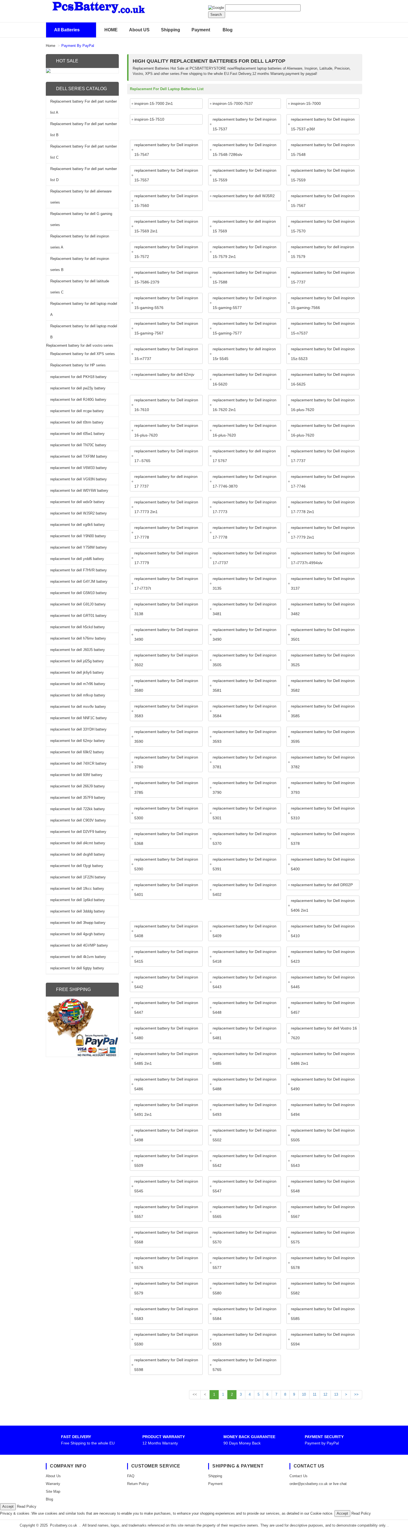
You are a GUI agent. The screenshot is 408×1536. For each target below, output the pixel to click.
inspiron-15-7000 (306, 103)
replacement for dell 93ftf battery (76, 775)
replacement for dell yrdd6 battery (77, 559)
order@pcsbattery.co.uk (308, 1484)
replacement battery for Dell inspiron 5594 (323, 1339)
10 (304, 1394)
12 (325, 1394)
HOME (111, 29)
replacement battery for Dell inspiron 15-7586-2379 (166, 277)
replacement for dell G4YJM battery (78, 581)
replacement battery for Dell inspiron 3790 (244, 787)
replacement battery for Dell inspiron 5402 (244, 890)
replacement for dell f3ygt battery (76, 866)
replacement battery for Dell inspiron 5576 (166, 1263)
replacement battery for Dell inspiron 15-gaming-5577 (244, 303)
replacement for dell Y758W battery (78, 547)
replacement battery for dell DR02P (322, 885)
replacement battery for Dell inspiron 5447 (166, 1007)
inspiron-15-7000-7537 (233, 103)
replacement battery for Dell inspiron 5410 (323, 931)
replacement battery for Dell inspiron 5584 (244, 1314)
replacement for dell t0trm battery (77, 422)
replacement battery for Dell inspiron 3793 (323, 787)
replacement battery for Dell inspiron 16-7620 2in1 (244, 405)
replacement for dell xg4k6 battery (77, 525)
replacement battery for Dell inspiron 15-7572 (166, 252)
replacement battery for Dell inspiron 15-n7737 (166, 354)
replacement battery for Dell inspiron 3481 (244, 609)
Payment (201, 29)
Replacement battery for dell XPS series (82, 354)
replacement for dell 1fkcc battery (77, 888)
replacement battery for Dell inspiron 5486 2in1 (323, 1058)
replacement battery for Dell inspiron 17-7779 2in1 (323, 532)
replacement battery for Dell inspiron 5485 (244, 1058)
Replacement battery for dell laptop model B (83, 331)
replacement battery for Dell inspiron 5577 (244, 1263)
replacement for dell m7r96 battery (77, 684)
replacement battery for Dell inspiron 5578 (323, 1263)
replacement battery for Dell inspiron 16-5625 (323, 379)
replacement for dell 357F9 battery (77, 797)
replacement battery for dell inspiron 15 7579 (322, 252)
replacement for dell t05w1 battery (77, 434)
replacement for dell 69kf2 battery (77, 752)
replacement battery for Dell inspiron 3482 (323, 609)
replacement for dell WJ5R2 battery (78, 513)
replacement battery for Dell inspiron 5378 (323, 839)
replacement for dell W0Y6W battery (79, 490)
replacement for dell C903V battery (78, 820)
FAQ (130, 1476)
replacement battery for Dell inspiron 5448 (244, 1007)
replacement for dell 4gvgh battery (77, 934)
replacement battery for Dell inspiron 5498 (166, 1135)
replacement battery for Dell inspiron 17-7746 (323, 481)
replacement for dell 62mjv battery (77, 741)
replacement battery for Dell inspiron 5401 (166, 890)
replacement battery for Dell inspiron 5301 (244, 813)
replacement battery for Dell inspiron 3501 (323, 634)
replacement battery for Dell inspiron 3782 (323, 762)
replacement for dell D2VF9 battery (78, 832)
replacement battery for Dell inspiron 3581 (244, 685)
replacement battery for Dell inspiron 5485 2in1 (166, 1058)
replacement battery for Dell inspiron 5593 (244, 1339)
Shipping (170, 29)
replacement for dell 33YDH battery (78, 729)
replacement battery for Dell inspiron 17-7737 (323, 456)
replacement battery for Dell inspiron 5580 (244, 1288)
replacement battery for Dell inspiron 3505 (244, 660)
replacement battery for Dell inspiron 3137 (323, 583)
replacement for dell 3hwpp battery (77, 923)
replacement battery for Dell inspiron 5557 (166, 1212)
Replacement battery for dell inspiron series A (79, 241)
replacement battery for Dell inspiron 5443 (244, 982)
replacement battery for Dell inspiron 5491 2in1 (166, 1109)
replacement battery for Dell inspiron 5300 (166, 813)
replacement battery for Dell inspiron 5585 (323, 1314)
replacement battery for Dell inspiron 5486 (166, 1084)
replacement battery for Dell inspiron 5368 (166, 839)
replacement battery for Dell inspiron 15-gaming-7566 (323, 303)
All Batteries (67, 29)
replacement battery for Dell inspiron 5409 (244, 931)
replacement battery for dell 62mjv (164, 374)
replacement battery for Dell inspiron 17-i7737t (166, 583)
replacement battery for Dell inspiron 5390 (166, 864)
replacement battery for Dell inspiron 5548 (323, 1186)
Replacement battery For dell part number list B (83, 129)
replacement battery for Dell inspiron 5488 (244, 1084)
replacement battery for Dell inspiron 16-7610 (166, 405)
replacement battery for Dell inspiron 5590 (166, 1339)
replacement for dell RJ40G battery (78, 399)
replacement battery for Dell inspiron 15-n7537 (323, 328)
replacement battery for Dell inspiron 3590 (166, 736)
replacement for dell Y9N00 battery (78, 536)
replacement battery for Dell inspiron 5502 (244, 1135)
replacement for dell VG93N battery (78, 479)
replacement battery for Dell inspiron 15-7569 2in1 (166, 226)
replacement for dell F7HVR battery (78, 570)
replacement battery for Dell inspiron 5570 (244, 1237)
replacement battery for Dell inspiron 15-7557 (166, 175)
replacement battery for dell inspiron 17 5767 (244, 456)
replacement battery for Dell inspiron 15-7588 (244, 277)
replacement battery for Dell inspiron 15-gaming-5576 (166, 303)
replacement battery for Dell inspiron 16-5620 (244, 379)
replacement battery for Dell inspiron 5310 (323, 813)
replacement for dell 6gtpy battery (77, 968)
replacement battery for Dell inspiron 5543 (323, 1161)
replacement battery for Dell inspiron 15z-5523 (323, 354)
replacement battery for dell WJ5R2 (244, 196)
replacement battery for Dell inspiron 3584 (244, 711)
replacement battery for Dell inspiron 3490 (166, 634)
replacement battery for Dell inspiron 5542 (244, 1161)
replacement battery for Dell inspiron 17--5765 (166, 456)
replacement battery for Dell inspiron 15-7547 (166, 150)
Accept (8, 1506)
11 (314, 1394)
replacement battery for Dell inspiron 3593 (244, 736)
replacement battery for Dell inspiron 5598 (166, 1365)
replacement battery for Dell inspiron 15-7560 (166, 201)
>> (356, 1394)
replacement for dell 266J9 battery (77, 786)
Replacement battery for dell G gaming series (81, 219)
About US (139, 29)
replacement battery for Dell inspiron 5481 (244, 1033)
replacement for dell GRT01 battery (78, 616)
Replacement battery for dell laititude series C (79, 286)
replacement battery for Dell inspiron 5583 (166, 1314)
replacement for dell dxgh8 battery (77, 854)
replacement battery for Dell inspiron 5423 (323, 956)
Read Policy (26, 1506)
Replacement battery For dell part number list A (83, 107)
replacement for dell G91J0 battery (78, 604)
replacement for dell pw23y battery (77, 388)
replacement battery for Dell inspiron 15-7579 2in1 (244, 252)
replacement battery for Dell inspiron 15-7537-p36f (323, 124)
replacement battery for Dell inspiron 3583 (166, 711)
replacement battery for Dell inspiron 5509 (166, 1161)
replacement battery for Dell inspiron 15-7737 (323, 277)
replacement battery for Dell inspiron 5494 (323, 1109)
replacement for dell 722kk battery (77, 809)
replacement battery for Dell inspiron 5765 (244, 1365)
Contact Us (298, 1476)
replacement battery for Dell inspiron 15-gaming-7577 (244, 328)
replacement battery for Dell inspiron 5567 (323, 1212)
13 (336, 1394)
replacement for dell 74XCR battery (78, 763)
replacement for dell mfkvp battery (77, 695)
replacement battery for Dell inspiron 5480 (166, 1033)
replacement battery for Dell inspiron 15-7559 (244, 175)
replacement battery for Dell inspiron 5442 (166, 982)
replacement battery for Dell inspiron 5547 (244, 1186)
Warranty (53, 1484)
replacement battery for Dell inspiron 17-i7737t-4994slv (323, 558)
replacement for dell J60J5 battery (77, 650)
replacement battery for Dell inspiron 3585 (323, 711)
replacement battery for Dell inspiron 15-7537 (244, 124)
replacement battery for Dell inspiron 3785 (166, 787)
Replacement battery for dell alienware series (81, 196)
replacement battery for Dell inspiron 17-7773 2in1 (166, 507)
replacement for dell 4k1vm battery (78, 957)
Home (50, 46)
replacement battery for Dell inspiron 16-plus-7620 (323, 405)
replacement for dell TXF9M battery (78, 456)
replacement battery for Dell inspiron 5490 (323, 1084)
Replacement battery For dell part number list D (83, 174)
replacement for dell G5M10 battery (78, 593)
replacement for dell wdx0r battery (77, 502)
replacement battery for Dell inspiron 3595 (323, 736)
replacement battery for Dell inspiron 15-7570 (323, 226)
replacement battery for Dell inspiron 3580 (166, 685)
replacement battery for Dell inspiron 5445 (323, 982)
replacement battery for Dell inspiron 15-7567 (323, 201)
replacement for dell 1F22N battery (78, 877)
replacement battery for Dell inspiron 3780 (166, 762)
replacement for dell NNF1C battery (78, 718)
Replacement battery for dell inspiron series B (79, 264)
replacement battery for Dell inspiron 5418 (244, 956)
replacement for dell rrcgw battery (77, 411)
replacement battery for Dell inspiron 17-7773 (244, 507)
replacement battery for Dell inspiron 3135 (244, 583)
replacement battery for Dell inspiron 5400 (323, 864)
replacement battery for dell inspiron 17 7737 (166, 481)
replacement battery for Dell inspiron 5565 (244, 1212)
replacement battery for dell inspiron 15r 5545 (244, 354)
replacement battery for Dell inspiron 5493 (244, 1109)
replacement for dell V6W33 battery (78, 468)
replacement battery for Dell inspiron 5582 (323, 1288)
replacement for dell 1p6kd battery (77, 900)
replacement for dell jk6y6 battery (77, 672)
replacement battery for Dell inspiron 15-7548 (323, 150)
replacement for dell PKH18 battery (78, 377)
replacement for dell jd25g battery (77, 661)
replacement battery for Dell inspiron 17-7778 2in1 (323, 507)
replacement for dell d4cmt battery (77, 843)
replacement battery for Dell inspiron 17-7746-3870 (244, 481)
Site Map (53, 1491)
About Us (53, 1476)
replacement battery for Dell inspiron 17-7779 (166, 558)
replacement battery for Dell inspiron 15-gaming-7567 (166, 328)
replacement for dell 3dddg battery (77, 911)
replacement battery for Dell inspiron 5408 (166, 931)
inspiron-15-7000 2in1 (153, 103)
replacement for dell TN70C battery (78, 445)
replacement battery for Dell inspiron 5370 (244, 839)
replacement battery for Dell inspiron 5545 (166, 1186)
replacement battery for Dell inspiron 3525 (323, 660)
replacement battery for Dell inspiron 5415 (166, 956)
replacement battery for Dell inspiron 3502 (166, 660)
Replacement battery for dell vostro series (79, 345)
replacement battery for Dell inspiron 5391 (244, 864)
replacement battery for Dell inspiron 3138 (166, 609)
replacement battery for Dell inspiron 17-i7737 (244, 558)
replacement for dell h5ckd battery (77, 627)
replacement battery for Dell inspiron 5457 (323, 1007)
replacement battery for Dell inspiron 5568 (166, 1237)
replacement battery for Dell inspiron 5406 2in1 (323, 905)
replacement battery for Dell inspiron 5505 (323, 1135)
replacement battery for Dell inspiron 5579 (166, 1288)
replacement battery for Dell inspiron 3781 (244, 762)
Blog (228, 29)
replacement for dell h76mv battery (78, 638)
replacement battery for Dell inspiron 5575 (323, 1237)
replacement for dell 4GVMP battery (79, 945)
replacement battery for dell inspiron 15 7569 (244, 226)
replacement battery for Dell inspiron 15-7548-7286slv (244, 150)
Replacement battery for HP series (78, 365)
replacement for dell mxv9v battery (78, 706)
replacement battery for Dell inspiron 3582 (323, 685)
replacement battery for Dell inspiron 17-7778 (166, 532)
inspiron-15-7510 (149, 119)
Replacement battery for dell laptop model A (83, 309)
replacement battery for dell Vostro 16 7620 (324, 1033)
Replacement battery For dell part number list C (83, 151)
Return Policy (138, 1484)
